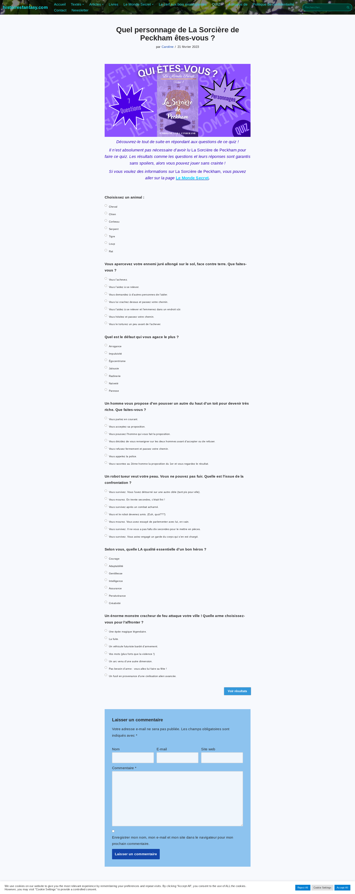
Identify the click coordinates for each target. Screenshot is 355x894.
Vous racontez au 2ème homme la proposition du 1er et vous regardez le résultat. (159, 463)
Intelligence (116, 581)
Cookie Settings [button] (323, 887)
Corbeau (114, 221)
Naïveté (113, 383)
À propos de (238, 4)
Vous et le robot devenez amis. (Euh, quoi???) (137, 514)
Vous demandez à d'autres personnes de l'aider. (138, 294)
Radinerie (115, 376)
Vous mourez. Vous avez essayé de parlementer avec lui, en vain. (149, 521)
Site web (208, 749)
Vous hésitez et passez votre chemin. (131, 316)
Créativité (115, 603)
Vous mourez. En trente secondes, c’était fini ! (137, 499)
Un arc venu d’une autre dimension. (131, 661)
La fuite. (114, 638)
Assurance (115, 588)
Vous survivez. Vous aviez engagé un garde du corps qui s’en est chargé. (153, 536)
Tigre (112, 236)
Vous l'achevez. (118, 279)
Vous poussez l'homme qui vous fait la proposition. (140, 434)
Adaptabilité (116, 566)
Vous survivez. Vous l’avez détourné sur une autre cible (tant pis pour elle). (154, 491)
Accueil (60, 4)
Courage (114, 558)
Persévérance (117, 595)
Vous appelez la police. (123, 456)
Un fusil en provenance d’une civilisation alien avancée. (143, 676)
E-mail (162, 749)
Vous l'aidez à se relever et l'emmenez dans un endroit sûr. (145, 309)
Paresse (114, 390)
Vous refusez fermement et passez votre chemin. (139, 448)
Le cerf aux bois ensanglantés (183, 4)
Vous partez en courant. (123, 419)
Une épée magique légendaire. (128, 631)
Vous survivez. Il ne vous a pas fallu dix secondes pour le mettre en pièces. (155, 529)
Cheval (113, 206)
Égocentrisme (117, 361)
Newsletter (80, 10)
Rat (111, 251)
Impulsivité (115, 353)
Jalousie (114, 368)
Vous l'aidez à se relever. (124, 287)
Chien (112, 214)
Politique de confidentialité (273, 4)
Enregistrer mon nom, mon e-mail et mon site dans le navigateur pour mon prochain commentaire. (172, 840)
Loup (112, 243)
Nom (116, 749)
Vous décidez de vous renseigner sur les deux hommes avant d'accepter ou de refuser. (162, 441)
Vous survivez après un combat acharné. (134, 506)
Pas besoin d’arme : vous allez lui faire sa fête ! (138, 668)
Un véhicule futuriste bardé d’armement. (133, 646)
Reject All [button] (302, 887)
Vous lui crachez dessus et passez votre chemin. (138, 301)
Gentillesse (115, 573)
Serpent (114, 229)
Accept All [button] (342, 887)
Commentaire (124, 768)
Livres (113, 4)
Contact (60, 10)
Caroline (167, 47)
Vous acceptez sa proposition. (127, 426)
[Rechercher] (348, 7)
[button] (83, 4)
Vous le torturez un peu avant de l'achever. (135, 324)
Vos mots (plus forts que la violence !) (132, 653)
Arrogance (115, 346)
